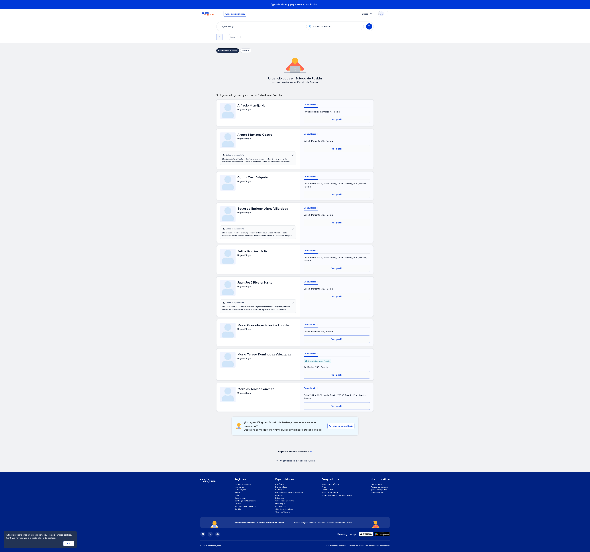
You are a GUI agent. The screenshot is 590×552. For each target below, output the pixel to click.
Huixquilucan (240, 498)
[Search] (369, 26)
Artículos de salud (330, 492)
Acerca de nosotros (379, 487)
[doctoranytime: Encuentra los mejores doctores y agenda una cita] (277, 461)
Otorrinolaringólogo (284, 509)
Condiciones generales (336, 545)
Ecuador (330, 522)
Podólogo (279, 490)
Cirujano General (282, 512)
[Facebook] (202, 534)
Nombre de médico (330, 484)
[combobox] (261, 26)
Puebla (246, 50)
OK (69, 543)
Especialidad (327, 490)
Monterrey (239, 487)
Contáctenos (376, 484)
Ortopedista (280, 506)
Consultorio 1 (311, 104)
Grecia (297, 522)
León (237, 495)
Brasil (349, 522)
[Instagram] (210, 534)
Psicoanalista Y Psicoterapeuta (289, 492)
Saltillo (238, 509)
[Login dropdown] (383, 14)
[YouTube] (217, 534)
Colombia (321, 522)
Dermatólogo (281, 487)
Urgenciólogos (287, 460)
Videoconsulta (377, 492)
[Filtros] (219, 37)
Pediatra (279, 495)
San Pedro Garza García (245, 506)
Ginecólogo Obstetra (284, 501)
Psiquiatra (280, 498)
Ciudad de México (243, 484)
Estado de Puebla (227, 50)
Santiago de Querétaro (245, 501)
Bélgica (304, 522)
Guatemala (340, 522)
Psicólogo (279, 484)
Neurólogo (280, 503)
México (312, 522)
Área (324, 487)
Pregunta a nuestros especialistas (337, 495)
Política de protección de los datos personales (369, 545)
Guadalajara (240, 490)
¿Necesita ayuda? (379, 490)
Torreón (238, 503)
